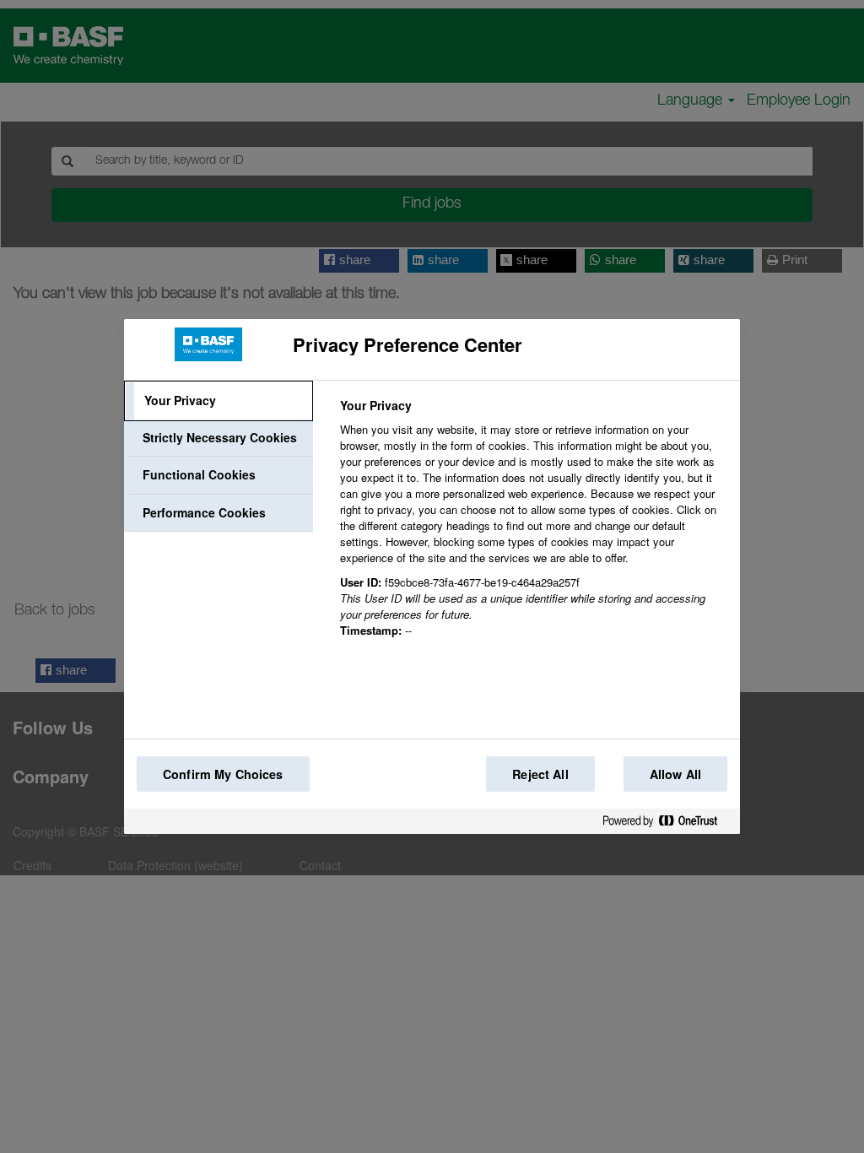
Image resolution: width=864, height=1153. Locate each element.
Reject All (540, 774)
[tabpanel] (533, 528)
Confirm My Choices (223, 774)
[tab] (218, 401)
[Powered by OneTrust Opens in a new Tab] (667, 824)
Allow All (675, 774)
